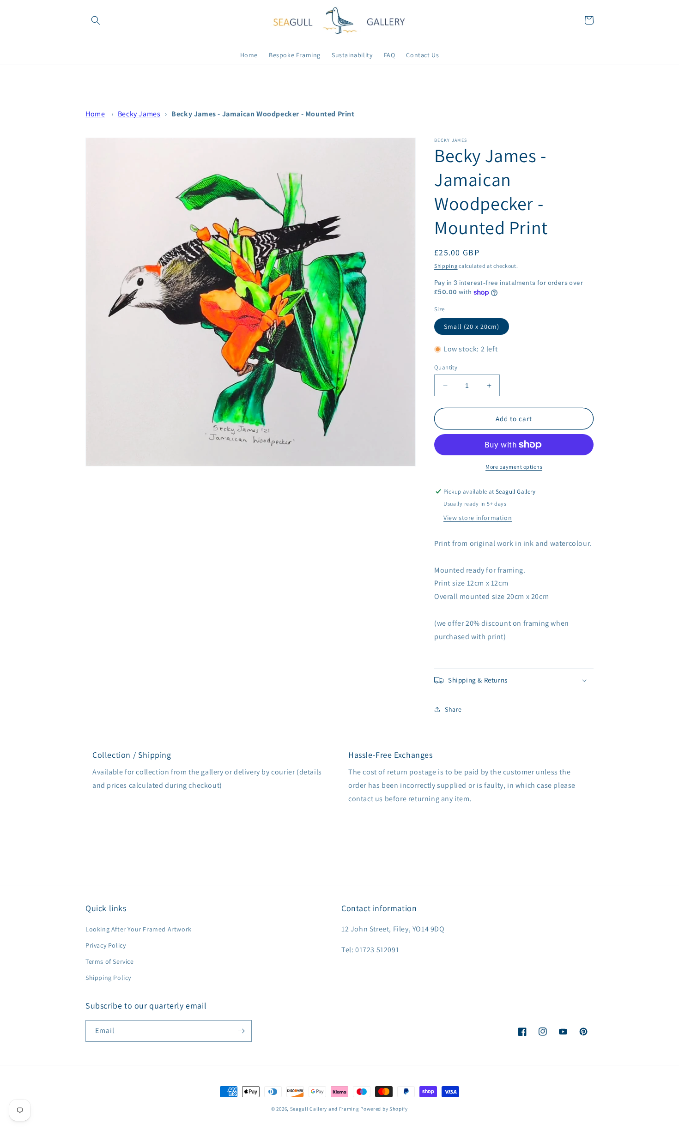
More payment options (513, 466)
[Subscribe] (241, 1031)
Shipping (446, 265)
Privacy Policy (105, 945)
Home (95, 114)
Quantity (445, 367)
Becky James (139, 114)
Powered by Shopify (384, 1109)
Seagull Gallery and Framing (324, 1109)
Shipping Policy (108, 977)
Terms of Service (109, 961)
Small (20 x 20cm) (471, 326)
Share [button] (453, 709)
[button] (95, 20)
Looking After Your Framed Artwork (138, 929)
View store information (477, 518)
